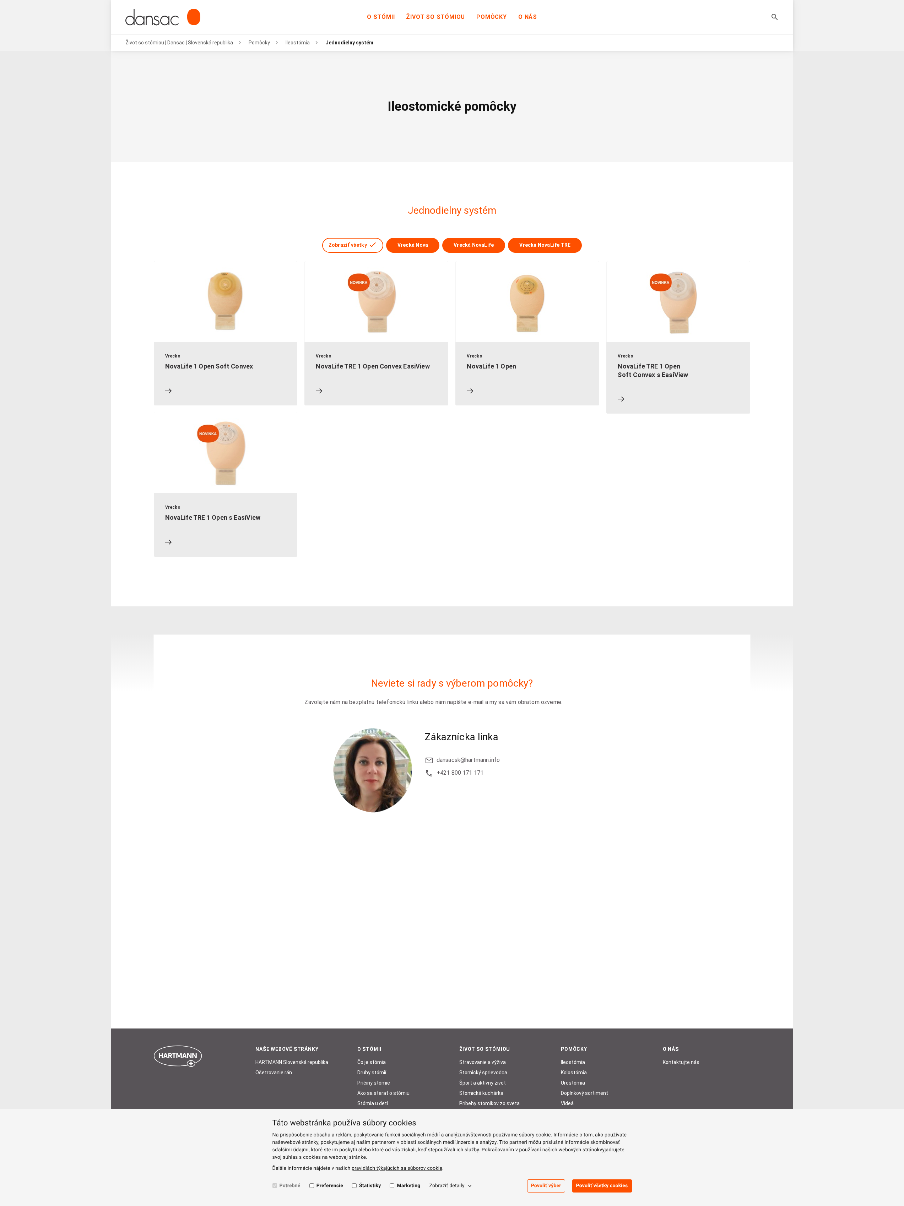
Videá (567, 1103)
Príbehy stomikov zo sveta (489, 1103)
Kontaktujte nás (681, 1062)
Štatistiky (370, 1186)
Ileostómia (298, 42)
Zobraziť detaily (446, 1186)
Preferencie (329, 1186)
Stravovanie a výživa (482, 1062)
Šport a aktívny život (482, 1083)
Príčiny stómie (373, 1083)
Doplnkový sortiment (584, 1093)
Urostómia (573, 1083)
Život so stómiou (435, 16)
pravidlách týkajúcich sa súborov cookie (397, 1168)
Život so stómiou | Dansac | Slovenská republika (179, 42)
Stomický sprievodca (483, 1072)
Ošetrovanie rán (273, 1072)
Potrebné (290, 1186)
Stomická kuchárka (481, 1093)
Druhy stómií (371, 1072)
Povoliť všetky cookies (602, 1186)
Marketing (408, 1186)
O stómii (381, 16)
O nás (527, 16)
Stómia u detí (372, 1103)
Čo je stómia (371, 1062)
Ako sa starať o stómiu (383, 1093)
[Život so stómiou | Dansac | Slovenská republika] (163, 17)
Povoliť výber (546, 1186)
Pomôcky (491, 16)
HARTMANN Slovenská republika (291, 1062)
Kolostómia (574, 1072)
